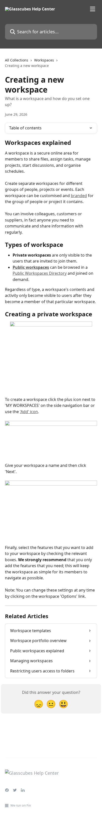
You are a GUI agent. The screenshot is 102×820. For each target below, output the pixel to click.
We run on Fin (20, 805)
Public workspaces (31, 267)
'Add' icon (29, 411)
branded (79, 195)
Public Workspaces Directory (40, 273)
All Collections (16, 60)
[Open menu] (92, 9)
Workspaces (44, 60)
